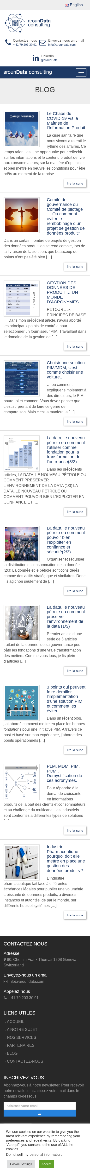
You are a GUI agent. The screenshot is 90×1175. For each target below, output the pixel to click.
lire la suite (75, 183)
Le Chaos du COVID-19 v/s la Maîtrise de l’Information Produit (66, 120)
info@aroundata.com (62, 44)
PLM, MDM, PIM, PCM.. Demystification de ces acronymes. (64, 773)
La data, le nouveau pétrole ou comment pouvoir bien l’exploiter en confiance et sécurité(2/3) (66, 540)
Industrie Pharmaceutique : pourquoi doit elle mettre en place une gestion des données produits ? (66, 858)
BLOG (12, 1053)
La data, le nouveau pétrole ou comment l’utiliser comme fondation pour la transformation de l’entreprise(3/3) (66, 449)
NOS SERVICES (21, 1037)
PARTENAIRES (21, 1045)
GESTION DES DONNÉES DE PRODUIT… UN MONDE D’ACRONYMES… (65, 292)
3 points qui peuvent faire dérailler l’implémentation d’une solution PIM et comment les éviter (66, 699)
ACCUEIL (15, 1022)
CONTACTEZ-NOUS (25, 1061)
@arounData (49, 60)
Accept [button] (46, 1164)
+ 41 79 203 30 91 (25, 44)
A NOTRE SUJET (22, 1030)
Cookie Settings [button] (21, 1164)
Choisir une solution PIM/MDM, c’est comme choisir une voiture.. (66, 369)
